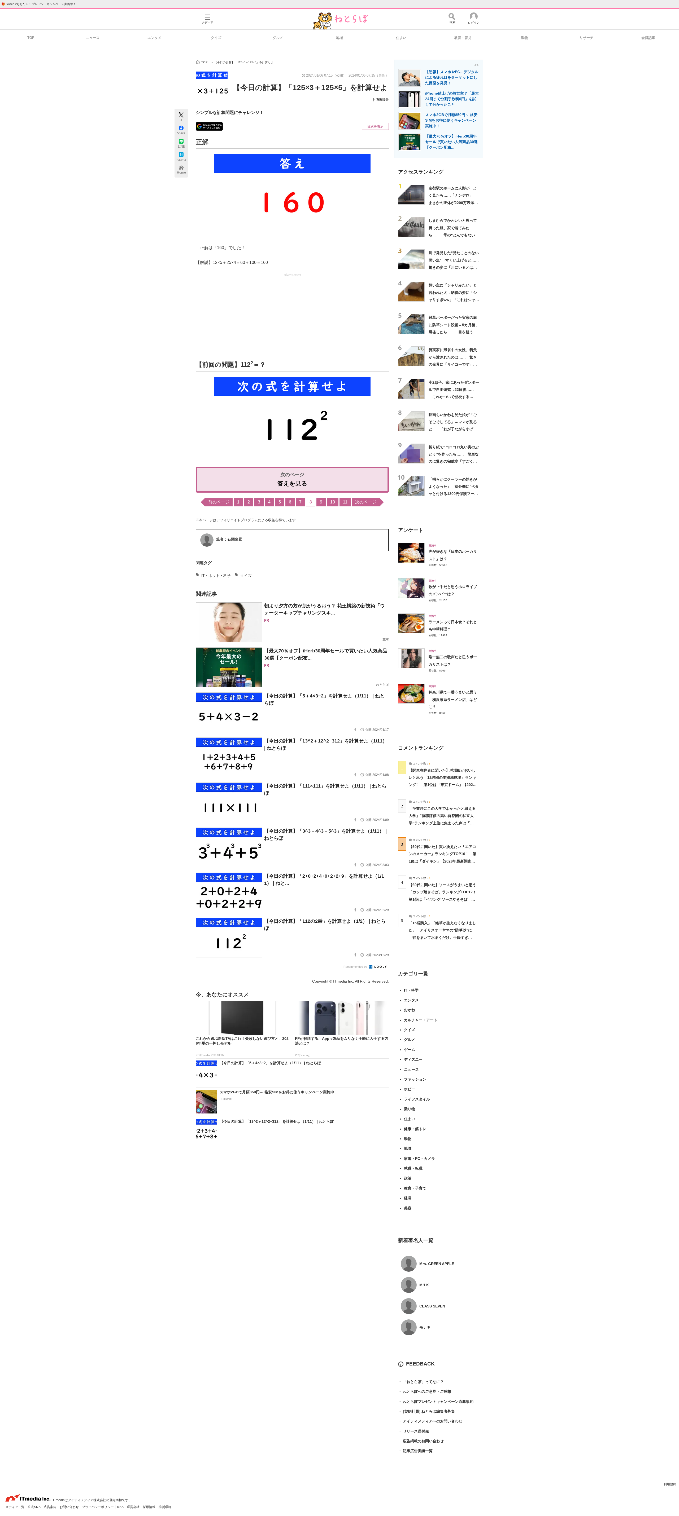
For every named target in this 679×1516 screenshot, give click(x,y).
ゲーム (409, 1050)
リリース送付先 (413, 1431)
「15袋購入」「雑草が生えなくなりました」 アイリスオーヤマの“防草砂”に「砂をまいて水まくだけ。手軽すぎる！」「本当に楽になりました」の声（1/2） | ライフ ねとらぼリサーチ (442, 937)
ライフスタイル (417, 1099)
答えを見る (292, 483)
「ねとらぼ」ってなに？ (421, 1382)
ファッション (415, 1079)
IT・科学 (411, 990)
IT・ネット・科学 (216, 575)
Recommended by (355, 966)
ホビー (409, 1089)
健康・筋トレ (415, 1129)
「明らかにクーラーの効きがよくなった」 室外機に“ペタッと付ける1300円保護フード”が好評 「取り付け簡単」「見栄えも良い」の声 (454, 493)
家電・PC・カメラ (419, 1158)
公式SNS (34, 1507)
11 (345, 502)
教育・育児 (463, 38)
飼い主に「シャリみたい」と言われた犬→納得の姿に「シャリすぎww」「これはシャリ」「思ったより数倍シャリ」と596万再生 (453, 299)
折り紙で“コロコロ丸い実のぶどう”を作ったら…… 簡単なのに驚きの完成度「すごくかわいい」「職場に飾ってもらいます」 (454, 461)
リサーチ (586, 38)
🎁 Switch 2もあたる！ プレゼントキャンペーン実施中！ (38, 4)
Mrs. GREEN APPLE (436, 1264)
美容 (407, 1208)
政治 (407, 1178)
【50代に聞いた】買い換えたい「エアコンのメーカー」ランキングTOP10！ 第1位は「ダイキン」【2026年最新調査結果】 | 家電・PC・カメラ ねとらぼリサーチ (442, 861)
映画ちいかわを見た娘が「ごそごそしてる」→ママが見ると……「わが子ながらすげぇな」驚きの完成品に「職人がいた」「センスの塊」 (453, 429)
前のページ (218, 502)
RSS (120, 1507)
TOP (30, 38)
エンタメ (154, 38)
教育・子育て (415, 1188)
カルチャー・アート (420, 1020)
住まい (401, 38)
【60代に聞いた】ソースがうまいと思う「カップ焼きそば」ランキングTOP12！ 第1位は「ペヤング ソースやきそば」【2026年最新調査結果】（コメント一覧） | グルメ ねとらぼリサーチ (444, 899)
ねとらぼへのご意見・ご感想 (424, 1391)
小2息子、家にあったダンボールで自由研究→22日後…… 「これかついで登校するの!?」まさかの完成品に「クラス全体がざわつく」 (454, 396)
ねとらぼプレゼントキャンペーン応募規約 (435, 1401)
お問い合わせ (70, 1507)
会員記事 (648, 38)
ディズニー (413, 1059)
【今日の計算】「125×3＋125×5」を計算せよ (310, 87)
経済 (407, 1198)
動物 (524, 38)
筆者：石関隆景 (229, 539)
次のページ (365, 502)
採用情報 (149, 1507)
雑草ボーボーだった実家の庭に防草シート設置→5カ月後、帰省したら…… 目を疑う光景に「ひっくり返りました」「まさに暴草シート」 (454, 331)
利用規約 (670, 1484)
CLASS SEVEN (432, 1306)
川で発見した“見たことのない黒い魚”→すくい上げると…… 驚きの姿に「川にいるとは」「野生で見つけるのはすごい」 (455, 267)
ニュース (92, 38)
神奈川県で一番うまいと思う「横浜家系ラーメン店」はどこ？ (453, 699)
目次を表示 (375, 126)
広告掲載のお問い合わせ (421, 1441)
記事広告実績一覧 (415, 1451)
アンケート (410, 530)
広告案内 (50, 1507)
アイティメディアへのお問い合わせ (430, 1421)
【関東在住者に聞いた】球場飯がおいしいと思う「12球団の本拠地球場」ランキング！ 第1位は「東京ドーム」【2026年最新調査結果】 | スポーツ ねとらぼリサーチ (442, 784)
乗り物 (409, 1109)
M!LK (424, 1285)
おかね (409, 1010)
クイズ (216, 38)
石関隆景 (382, 99)
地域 (339, 38)
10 (332, 502)
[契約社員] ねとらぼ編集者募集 (426, 1411)
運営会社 (133, 1507)
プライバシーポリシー (98, 1507)
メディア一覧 (15, 1507)
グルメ (278, 38)
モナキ (424, 1327)
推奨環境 (165, 1507)
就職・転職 (413, 1168)
